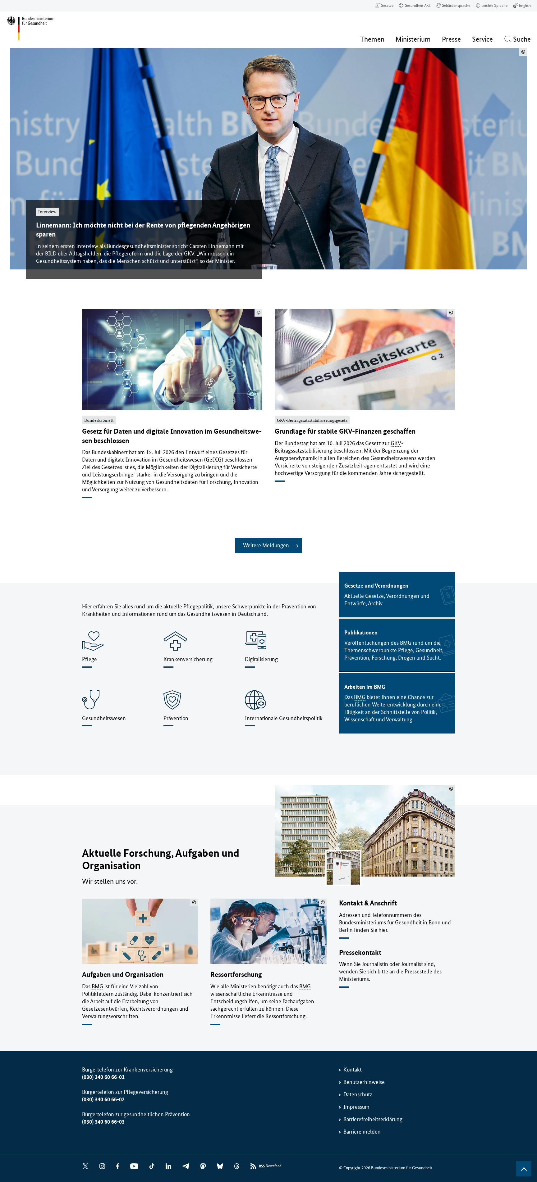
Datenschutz (357, 1094)
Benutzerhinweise (364, 1082)
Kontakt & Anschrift (368, 903)
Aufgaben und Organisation (122, 974)
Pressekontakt (360, 952)
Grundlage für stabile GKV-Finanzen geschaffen (345, 431)
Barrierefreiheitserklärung (372, 1119)
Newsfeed (270, 1166)
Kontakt (352, 1070)
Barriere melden (362, 1132)
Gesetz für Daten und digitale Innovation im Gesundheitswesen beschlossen (172, 435)
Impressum (356, 1107)
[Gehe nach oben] (523, 1168)
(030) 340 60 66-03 (103, 1121)
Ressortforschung (236, 974)
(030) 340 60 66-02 (103, 1099)
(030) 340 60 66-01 (103, 1077)
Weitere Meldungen (266, 545)
